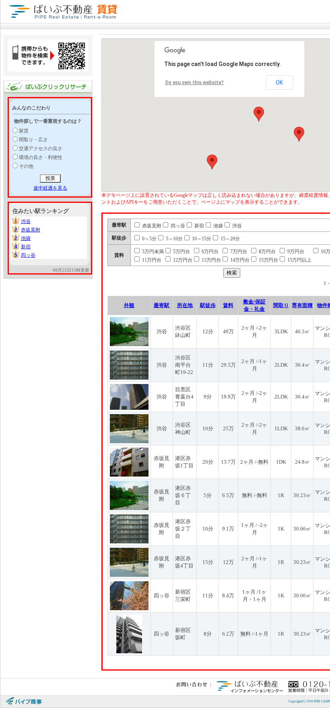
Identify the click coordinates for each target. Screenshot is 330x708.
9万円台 (295, 251)
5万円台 (181, 251)
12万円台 (182, 260)
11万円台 (151, 260)
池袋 (26, 238)
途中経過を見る (50, 188)
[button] (258, 114)
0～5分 (149, 239)
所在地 (185, 305)
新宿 (26, 247)
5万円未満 (152, 251)
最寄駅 (161, 305)
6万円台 (209, 251)
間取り (281, 305)
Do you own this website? (194, 82)
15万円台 (268, 260)
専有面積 (302, 305)
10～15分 (201, 239)
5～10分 (174, 239)
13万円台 (210, 260)
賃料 (228, 305)
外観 (129, 305)
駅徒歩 (208, 305)
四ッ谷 (28, 255)
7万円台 (238, 251)
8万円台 (267, 251)
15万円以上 (298, 260)
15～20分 (229, 239)
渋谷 (26, 221)
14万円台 (239, 260)
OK (279, 82)
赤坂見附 (30, 230)
